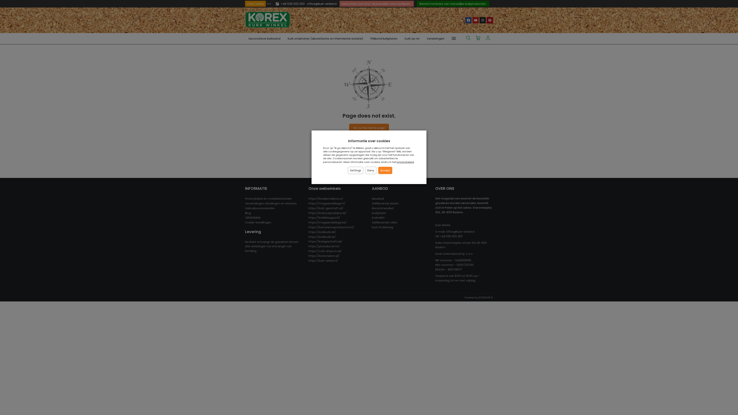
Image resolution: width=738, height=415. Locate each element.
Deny (370, 170)
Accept (385, 170)
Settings (355, 170)
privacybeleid (405, 162)
